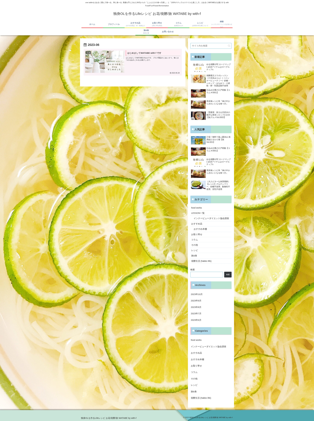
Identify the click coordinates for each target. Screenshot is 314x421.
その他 (194, 245)
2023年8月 (196, 307)
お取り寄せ (196, 234)
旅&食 (194, 255)
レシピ (194, 250)
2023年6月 (196, 320)
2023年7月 (196, 313)
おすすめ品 (196, 224)
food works (196, 208)
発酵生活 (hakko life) (201, 261)
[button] (229, 45)
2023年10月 (197, 294)
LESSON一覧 (198, 213)
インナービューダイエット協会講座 (211, 218)
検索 (192, 269)
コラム (194, 239)
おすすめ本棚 (200, 229)
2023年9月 (196, 300)
